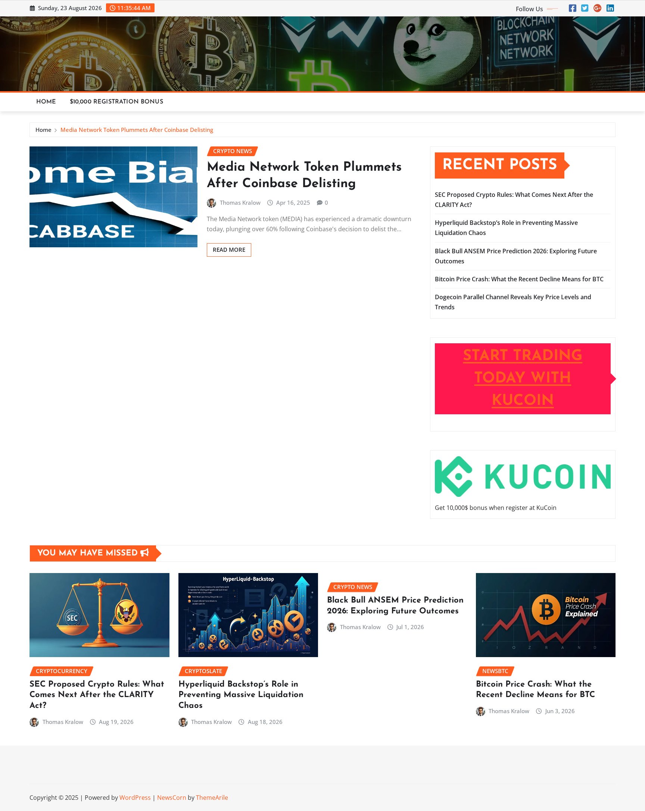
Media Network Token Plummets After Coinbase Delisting (136, 129)
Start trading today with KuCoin (522, 379)
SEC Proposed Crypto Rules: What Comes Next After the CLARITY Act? (96, 695)
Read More (229, 249)
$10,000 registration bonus (116, 102)
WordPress (135, 797)
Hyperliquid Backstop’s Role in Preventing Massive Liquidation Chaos (240, 695)
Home (46, 102)
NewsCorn (171, 797)
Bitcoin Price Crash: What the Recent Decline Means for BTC (519, 279)
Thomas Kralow (240, 202)
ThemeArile (212, 797)
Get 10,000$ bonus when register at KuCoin (496, 508)
